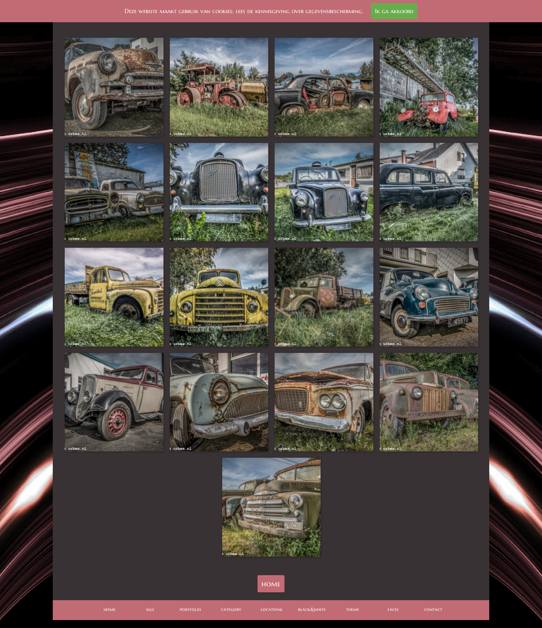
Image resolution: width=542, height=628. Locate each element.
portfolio (190, 609)
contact (433, 609)
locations (271, 609)
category (231, 609)
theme (352, 609)
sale (150, 609)
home (271, 583)
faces (393, 609)
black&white (312, 609)
